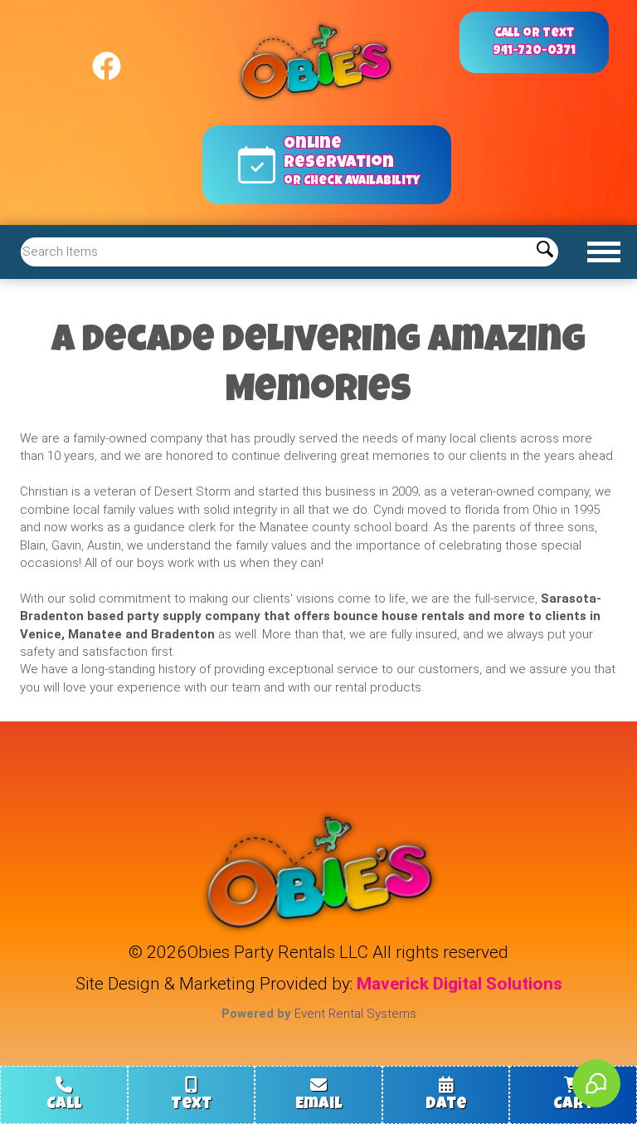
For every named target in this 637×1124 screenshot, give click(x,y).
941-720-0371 (534, 51)
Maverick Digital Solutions (459, 984)
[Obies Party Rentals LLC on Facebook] (106, 58)
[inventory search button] (545, 251)
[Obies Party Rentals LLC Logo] (318, 63)
